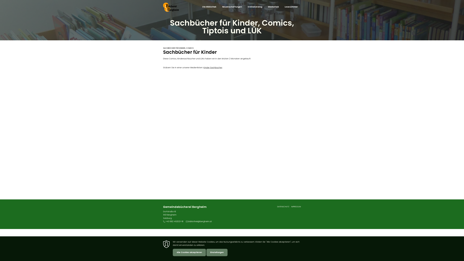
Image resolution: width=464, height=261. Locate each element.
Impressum (296, 206)
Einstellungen (217, 252)
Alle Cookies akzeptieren (189, 252)
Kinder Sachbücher (212, 67)
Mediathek (273, 6)
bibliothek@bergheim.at (200, 221)
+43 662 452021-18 (174, 221)
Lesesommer (291, 6)
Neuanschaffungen (232, 6)
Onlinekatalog (255, 6)
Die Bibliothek (209, 6)
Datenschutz (283, 206)
